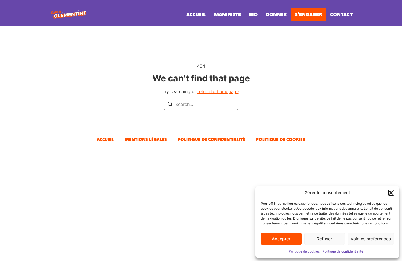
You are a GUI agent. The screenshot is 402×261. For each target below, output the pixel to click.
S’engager (308, 14)
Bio (253, 14)
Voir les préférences (371, 238)
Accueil (196, 14)
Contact (341, 14)
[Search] (170, 105)
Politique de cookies (304, 251)
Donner (276, 14)
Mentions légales (146, 139)
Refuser (324, 238)
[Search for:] (201, 104)
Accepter (281, 238)
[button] (391, 192)
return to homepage (218, 91)
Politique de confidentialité (342, 251)
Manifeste (227, 14)
